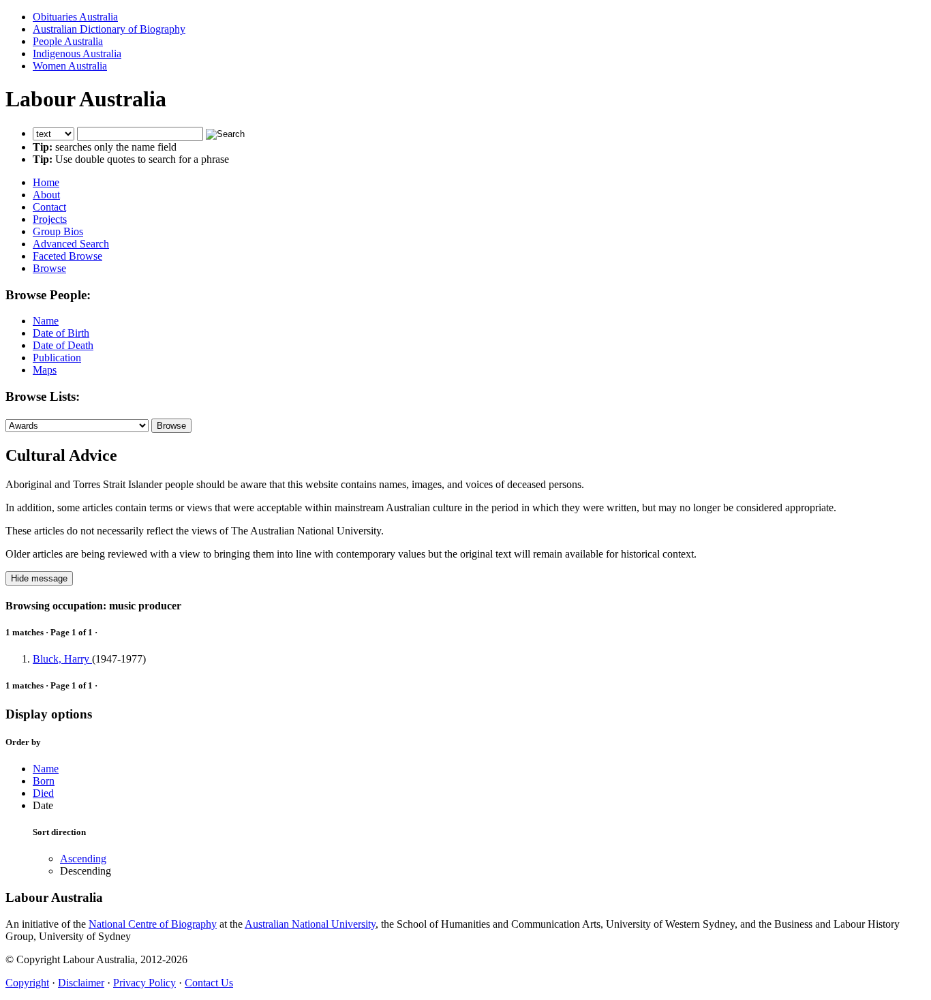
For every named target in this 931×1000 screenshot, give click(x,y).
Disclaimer (81, 982)
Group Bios (58, 231)
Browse (49, 268)
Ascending (83, 858)
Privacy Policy (144, 982)
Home (46, 182)
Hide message (39, 578)
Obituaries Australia (75, 16)
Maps (45, 370)
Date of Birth (61, 333)
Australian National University (310, 924)
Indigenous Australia (77, 53)
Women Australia (70, 66)
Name (46, 321)
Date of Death (63, 345)
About (46, 194)
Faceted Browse (67, 256)
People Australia (68, 41)
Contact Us (209, 982)
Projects (50, 219)
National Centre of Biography (153, 924)
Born (44, 781)
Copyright (27, 982)
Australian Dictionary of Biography (109, 29)
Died (43, 793)
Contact (49, 207)
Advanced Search (71, 243)
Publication (57, 357)
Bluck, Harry (62, 659)
